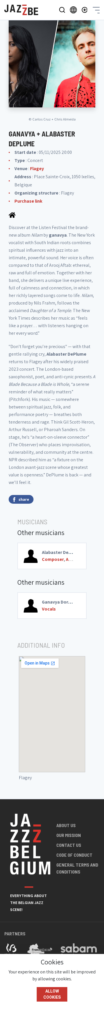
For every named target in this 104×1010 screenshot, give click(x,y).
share (23, 499)
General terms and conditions (77, 868)
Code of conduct (74, 855)
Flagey (37, 168)
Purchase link (28, 201)
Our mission (68, 835)
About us (66, 825)
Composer (53, 559)
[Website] (12, 214)
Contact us (68, 845)
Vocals (49, 609)
